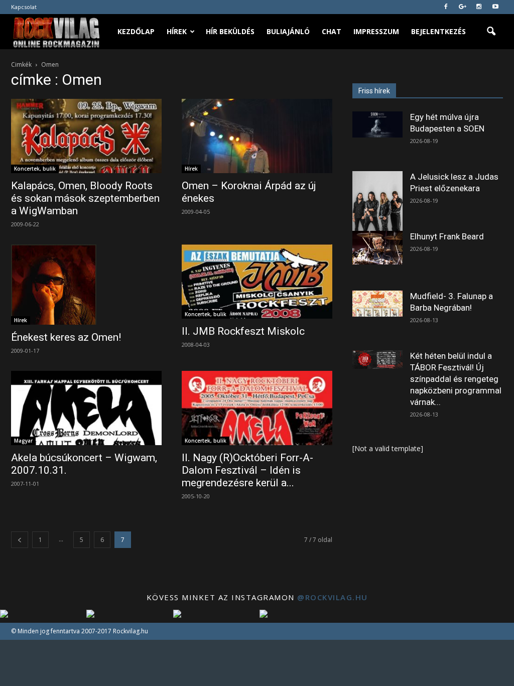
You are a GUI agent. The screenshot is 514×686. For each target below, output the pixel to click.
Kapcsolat (24, 7)
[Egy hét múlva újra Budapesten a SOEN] (377, 124)
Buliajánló (288, 31)
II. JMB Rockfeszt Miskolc (243, 331)
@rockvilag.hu (332, 597)
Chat (331, 31)
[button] (491, 32)
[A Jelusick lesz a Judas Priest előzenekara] (377, 202)
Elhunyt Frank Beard (447, 236)
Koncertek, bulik (35, 168)
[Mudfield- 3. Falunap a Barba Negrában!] (377, 304)
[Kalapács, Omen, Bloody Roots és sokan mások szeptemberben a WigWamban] (86, 136)
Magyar (23, 440)
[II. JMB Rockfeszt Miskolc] (257, 281)
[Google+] (462, 7)
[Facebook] (445, 7)
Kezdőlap (136, 31)
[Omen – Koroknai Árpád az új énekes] (257, 136)
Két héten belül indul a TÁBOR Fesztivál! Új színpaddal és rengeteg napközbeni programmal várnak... (455, 379)
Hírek (177, 31)
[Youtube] (495, 7)
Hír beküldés (230, 31)
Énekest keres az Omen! (66, 337)
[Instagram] (478, 7)
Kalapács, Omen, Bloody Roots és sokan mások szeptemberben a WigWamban (85, 198)
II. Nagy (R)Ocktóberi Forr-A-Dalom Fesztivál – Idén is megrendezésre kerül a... (247, 470)
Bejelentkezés (438, 31)
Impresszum (376, 31)
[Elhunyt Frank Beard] (377, 247)
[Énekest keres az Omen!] (86, 284)
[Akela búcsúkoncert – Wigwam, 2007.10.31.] (86, 408)
